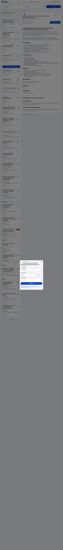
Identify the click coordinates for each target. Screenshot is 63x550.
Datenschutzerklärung (24, 286)
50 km (39, 275)
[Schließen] (41, 262)
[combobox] (31, 270)
